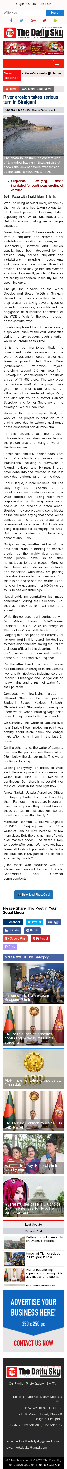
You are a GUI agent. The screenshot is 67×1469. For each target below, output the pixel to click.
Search (54, 12)
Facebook (14, 922)
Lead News (44, 89)
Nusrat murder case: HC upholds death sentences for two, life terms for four (33, 1208)
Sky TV (51, 1384)
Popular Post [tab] (33, 1231)
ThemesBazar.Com (48, 1465)
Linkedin (13, 930)
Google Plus (17, 938)
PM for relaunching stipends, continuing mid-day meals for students (29, 1038)
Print (11, 947)
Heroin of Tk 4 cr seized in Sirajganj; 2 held (27, 997)
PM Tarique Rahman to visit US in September (33, 1125)
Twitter (36, 922)
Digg (55, 922)
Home (12, 89)
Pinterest (41, 938)
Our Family (16, 1384)
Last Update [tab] (33, 1225)
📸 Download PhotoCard (34, 894)
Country (30, 89)
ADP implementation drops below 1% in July (33, 1082)
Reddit (34, 930)
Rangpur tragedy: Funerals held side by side (31, 1167)
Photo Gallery (35, 1384)
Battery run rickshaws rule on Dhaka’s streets (44, 1239)
